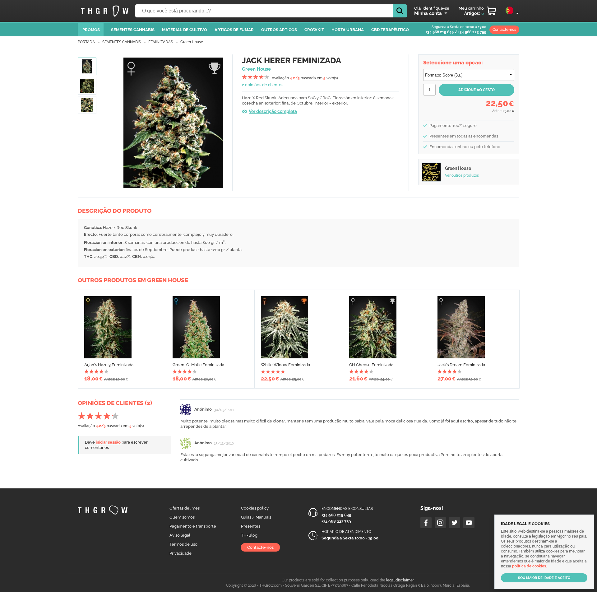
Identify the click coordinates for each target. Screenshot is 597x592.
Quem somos (182, 517)
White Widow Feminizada (285, 364)
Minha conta (428, 13)
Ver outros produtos (462, 175)
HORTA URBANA (347, 29)
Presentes (250, 526)
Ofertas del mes (184, 508)
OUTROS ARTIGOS (279, 29)
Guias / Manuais (256, 517)
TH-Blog (249, 535)
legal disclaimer (400, 580)
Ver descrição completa (273, 111)
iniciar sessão (108, 442)
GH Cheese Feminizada (371, 364)
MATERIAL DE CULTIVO (184, 29)
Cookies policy (255, 508)
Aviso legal (179, 535)
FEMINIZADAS (160, 42)
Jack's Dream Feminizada (461, 364)
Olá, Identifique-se (431, 8)
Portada (86, 42)
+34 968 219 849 (440, 32)
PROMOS (91, 29)
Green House (191, 42)
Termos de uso (183, 544)
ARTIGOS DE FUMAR (234, 29)
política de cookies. (529, 566)
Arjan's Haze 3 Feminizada (108, 364)
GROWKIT (314, 29)
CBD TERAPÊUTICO (390, 29)
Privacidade (180, 553)
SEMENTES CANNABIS (133, 29)
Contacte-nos (504, 29)
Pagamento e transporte (192, 526)
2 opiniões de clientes (262, 84)
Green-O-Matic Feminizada (198, 364)
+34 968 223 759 (472, 32)
